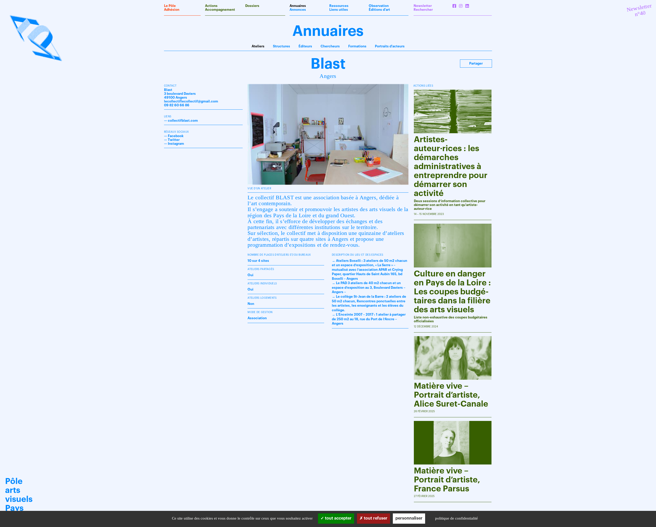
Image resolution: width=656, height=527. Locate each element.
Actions (211, 5)
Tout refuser (375, 518)
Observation (379, 5)
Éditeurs (305, 46)
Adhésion (171, 9)
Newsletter (423, 5)
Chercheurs (330, 46)
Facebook (175, 136)
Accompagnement (220, 9)
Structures (281, 46)
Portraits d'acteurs (390, 46)
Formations (357, 46)
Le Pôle (170, 5)
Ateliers (258, 46)
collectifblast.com (183, 120)
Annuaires (298, 5)
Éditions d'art (379, 9)
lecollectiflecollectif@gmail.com (191, 101)
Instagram (176, 143)
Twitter (174, 139)
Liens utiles (338, 9)
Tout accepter (338, 518)
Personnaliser (409, 518)
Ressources (338, 5)
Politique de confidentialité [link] (456, 518)
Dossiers (252, 5)
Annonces (298, 9)
